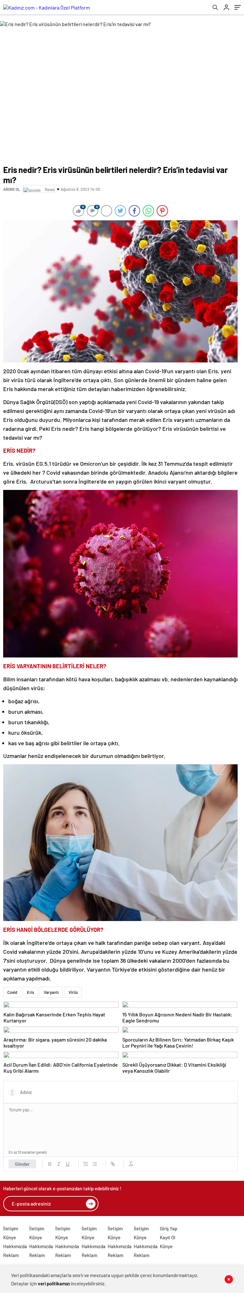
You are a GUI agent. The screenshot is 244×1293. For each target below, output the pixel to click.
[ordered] (85, 1164)
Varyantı (51, 992)
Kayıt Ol (167, 1237)
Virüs (73, 992)
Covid (12, 992)
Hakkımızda (15, 1246)
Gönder (22, 1164)
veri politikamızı (54, 1283)
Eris (30, 992)
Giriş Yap (168, 1228)
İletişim (10, 1228)
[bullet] (94, 1164)
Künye (9, 1237)
